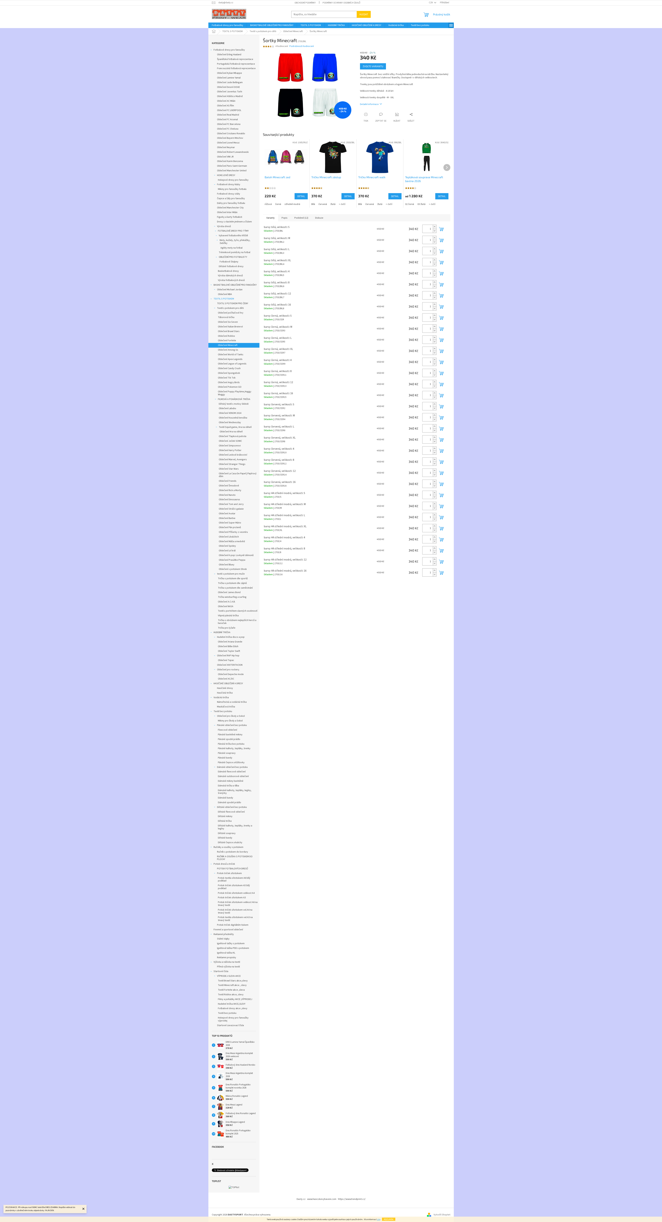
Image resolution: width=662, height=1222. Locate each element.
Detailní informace (369, 104)
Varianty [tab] (270, 218)
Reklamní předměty (224, 934)
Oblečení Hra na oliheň (231, 431)
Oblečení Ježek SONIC (230, 441)
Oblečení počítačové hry (230, 313)
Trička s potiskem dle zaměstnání (235, 588)
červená (322, 204)
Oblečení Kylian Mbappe (229, 73)
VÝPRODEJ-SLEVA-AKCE (229, 976)
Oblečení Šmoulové (229, 485)
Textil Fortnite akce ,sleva (231, 990)
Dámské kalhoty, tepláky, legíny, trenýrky (234, 792)
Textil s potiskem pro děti (230, 308)
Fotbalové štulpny (229, 261)
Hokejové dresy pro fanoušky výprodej (233, 1019)
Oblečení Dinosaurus (229, 499)
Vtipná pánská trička (228, 615)
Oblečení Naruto (227, 495)
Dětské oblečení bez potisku (232, 807)
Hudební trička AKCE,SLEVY (231, 1004)
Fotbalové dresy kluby (228, 184)
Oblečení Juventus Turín (229, 91)
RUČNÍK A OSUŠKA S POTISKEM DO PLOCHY (235, 858)
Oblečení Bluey (226, 564)
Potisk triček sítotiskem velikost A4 (236, 893)
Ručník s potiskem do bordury (232, 852)
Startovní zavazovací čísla (230, 1025)
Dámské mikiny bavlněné (230, 781)
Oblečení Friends (227, 481)
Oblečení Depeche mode (231, 674)
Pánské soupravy (227, 753)
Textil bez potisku (223, 711)
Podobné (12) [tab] (301, 218)
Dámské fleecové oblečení (232, 771)
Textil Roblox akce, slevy (231, 994)
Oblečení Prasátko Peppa (232, 560)
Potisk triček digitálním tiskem (232, 925)
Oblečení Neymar (226, 147)
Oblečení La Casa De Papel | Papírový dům (237, 475)
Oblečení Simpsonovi (230, 445)
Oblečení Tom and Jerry (231, 504)
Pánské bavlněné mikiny (230, 734)
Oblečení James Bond (229, 592)
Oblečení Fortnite (227, 340)
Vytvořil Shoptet (442, 1215)
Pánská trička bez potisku (231, 744)
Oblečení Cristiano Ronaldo (231, 133)
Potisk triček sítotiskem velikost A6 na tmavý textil (238, 904)
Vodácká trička (221, 697)
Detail (301, 196)
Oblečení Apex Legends (230, 359)
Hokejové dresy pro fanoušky (233, 180)
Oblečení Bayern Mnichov (230, 138)
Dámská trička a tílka (228, 785)
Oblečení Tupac (226, 660)
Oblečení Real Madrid (228, 115)
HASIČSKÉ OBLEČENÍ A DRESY (228, 683)
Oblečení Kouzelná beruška (233, 418)
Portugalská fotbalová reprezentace (236, 64)
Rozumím (388, 1219)
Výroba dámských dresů (230, 275)
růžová (268, 204)
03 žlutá (421, 204)
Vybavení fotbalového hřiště (233, 235)
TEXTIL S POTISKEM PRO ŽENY (232, 303)
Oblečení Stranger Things (232, 464)
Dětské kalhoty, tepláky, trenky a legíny (235, 827)
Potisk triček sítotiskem (229, 873)
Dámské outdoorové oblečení (233, 776)
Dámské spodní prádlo (229, 802)
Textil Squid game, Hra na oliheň (235, 427)
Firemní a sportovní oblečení (228, 929)
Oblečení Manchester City (230, 207)
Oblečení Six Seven (228, 322)
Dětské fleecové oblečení (231, 812)
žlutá (332, 204)
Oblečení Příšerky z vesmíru (233, 532)
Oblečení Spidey (227, 546)
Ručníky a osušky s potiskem (228, 847)
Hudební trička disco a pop (231, 637)
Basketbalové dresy (228, 271)
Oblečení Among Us (228, 350)
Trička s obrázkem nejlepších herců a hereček (237, 622)
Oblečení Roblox (226, 336)
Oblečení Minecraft (227, 345)
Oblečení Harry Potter (230, 450)
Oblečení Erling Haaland (229, 54)
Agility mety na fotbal (231, 248)
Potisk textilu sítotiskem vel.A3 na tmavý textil (235, 919)
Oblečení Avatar (227, 513)
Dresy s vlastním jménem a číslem (234, 221)
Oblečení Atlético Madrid (230, 96)
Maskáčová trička (226, 706)
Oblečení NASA (225, 606)
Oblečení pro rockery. (228, 669)
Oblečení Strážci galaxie (231, 509)
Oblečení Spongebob (229, 373)
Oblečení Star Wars (229, 469)
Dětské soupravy (227, 833)
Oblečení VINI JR (225, 156)
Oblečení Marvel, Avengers (233, 459)
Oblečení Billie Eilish (228, 646)
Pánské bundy (225, 758)
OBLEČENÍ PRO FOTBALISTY (233, 257)
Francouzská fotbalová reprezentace (236, 68)
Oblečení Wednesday (230, 422)
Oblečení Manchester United (231, 170)
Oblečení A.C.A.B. (226, 601)
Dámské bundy (225, 798)
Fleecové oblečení (227, 730)
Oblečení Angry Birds (229, 382)
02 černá (409, 204)
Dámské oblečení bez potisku (232, 767)
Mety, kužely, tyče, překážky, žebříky (235, 242)
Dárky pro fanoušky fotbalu (231, 203)
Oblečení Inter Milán (227, 212)
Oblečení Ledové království (233, 455)
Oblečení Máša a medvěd (232, 541)
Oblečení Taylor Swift (229, 651)
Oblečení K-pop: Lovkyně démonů (236, 555)
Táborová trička (226, 317)
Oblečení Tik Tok (227, 378)
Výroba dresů (224, 226)
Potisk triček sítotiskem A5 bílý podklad (234, 887)
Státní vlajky (223, 939)
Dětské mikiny (225, 816)
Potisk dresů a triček (224, 864)
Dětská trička (225, 821)
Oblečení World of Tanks (230, 354)
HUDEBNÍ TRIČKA (222, 632)
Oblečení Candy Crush (229, 368)
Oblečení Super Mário (230, 522)
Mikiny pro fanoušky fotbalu (232, 189)
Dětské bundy (225, 838)
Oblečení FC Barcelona (228, 124)
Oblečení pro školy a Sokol (231, 716)
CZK (431, 2)
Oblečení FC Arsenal (227, 119)
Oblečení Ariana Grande (230, 641)
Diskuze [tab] (319, 218)
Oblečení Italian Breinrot (230, 326)
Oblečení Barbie (227, 518)
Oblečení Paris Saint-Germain (232, 166)
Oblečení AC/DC (226, 679)
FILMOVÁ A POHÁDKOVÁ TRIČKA (234, 399)
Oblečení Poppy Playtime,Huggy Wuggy (234, 393)
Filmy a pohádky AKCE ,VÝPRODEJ (235, 999)
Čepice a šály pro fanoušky (231, 198)
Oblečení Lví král (227, 550)
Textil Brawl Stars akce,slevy (233, 980)
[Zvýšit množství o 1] (434, 227)
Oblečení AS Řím (225, 105)
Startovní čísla (221, 971)
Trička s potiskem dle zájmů (232, 583)
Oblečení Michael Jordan (229, 289)
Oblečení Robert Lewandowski (233, 152)
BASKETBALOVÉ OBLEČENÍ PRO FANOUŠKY (235, 285)
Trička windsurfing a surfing (232, 597)
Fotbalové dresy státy (228, 194)
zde (378, 1219)
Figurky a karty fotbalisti (229, 217)
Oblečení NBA (225, 294)
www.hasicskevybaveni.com (321, 1199)
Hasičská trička (225, 693)
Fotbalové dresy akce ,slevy (232, 1008)
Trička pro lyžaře (226, 628)
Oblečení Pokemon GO (229, 387)
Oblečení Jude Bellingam (230, 82)
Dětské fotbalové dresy (231, 266)
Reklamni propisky (226, 957)
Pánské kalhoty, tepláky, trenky (234, 748)
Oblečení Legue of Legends (232, 363)
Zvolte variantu (373, 66)
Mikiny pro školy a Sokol (230, 720)
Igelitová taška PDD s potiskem (233, 948)
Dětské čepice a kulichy (230, 842)
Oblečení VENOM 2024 (230, 413)
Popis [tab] (284, 218)
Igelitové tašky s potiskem (231, 943)
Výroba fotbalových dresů (231, 280)
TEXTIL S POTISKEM (224, 299)
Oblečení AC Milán (226, 101)
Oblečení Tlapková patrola (232, 436)
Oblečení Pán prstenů (230, 527)
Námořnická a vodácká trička (232, 702)
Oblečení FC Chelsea (227, 129)
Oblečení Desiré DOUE (228, 87)
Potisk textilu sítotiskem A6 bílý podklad (234, 879)
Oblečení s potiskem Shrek (233, 569)
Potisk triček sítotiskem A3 (232, 897)
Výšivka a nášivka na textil (227, 962)
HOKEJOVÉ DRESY (226, 175)
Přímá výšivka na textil (228, 966)
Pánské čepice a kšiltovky (231, 762)
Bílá (313, 204)
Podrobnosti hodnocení (301, 46)
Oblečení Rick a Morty (230, 490)
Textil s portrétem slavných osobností (237, 611)
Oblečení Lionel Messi (228, 142)
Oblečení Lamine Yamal (229, 78)
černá (278, 204)
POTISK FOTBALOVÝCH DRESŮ (232, 868)
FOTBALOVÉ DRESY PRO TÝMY (233, 231)
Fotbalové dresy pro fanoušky (229, 50)
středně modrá (292, 204)
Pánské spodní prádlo (229, 739)
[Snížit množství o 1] (434, 231)
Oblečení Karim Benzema (230, 161)
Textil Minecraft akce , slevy (232, 985)
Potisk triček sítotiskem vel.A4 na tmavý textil (235, 911)
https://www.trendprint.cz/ (352, 1199)
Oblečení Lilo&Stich (229, 537)
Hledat (363, 14)
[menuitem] (227, 25)
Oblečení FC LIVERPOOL (229, 110)
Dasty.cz (301, 1199)
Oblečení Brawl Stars (229, 331)
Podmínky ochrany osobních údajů (341, 2)
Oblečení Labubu (227, 408)
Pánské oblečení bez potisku (232, 725)
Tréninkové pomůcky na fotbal (234, 252)
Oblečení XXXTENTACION (229, 665)
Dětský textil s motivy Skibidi (234, 404)
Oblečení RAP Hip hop (228, 655)
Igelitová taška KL (226, 953)
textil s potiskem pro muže (231, 574)
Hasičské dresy (225, 688)
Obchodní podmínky (305, 2)
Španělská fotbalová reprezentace (235, 59)
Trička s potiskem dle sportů (233, 578)
